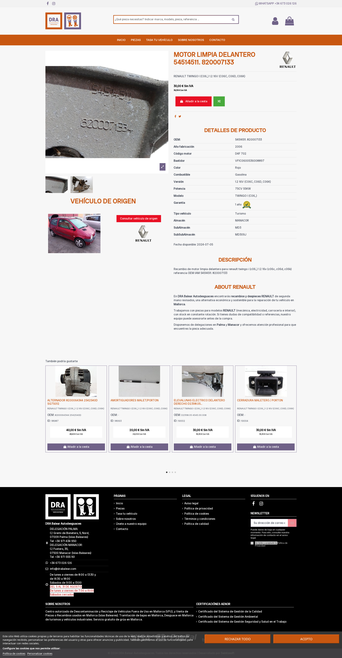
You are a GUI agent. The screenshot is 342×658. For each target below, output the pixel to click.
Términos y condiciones (199, 519)
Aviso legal (191, 503)
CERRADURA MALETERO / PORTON (260, 400)
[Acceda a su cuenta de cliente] (275, 21)
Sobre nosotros (126, 519)
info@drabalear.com (63, 569)
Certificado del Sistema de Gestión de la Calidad (230, 611)
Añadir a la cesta (196, 101)
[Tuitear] (179, 116)
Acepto (306, 639)
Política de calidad (196, 524)
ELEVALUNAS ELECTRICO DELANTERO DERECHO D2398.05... (199, 402)
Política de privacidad (198, 508)
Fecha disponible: (185, 244)
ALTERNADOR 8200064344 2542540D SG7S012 (72, 402)
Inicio (119, 503)
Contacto (122, 529)
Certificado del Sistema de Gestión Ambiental (228, 617)
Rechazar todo (238, 639)
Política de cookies (196, 514)
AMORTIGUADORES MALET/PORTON (135, 400)
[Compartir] (175, 116)
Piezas (120, 508)
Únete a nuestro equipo (131, 524)
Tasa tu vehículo (126, 514)
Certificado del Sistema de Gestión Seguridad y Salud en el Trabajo (242, 621)
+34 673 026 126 (286, 3)
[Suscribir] (292, 523)
